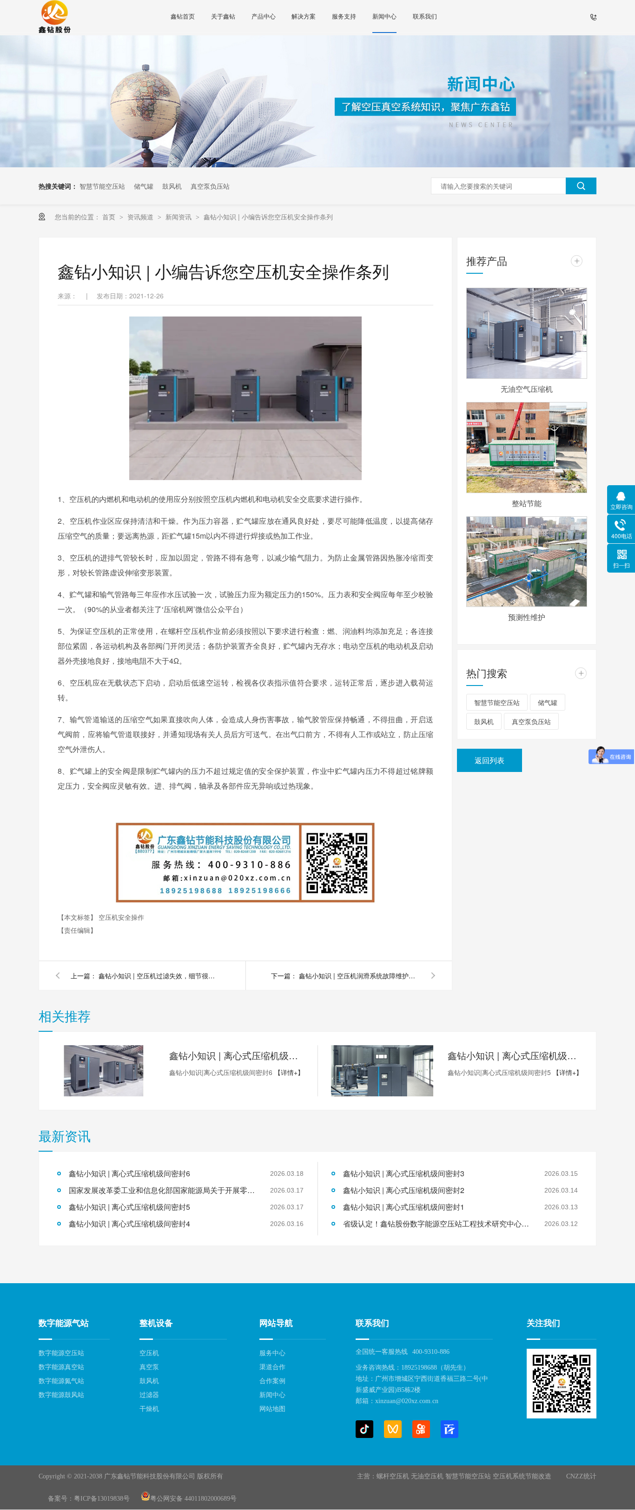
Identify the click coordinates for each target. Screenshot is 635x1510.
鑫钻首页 (183, 16)
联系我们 (425, 16)
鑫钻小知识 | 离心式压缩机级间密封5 (515, 1055)
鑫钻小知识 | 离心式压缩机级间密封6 (236, 1055)
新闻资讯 (179, 216)
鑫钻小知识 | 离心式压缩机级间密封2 (403, 1190)
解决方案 (303, 16)
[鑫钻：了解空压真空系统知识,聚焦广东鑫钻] (317, 164)
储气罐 (143, 186)
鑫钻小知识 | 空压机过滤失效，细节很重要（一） (159, 975)
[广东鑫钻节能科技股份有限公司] (55, 17)
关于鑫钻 (223, 16)
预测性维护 (526, 617)
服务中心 (272, 1353)
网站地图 (272, 1408)
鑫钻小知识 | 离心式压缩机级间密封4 (129, 1223)
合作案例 (272, 1381)
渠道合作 (272, 1367)
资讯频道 (141, 216)
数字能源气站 (64, 1323)
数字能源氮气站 (61, 1381)
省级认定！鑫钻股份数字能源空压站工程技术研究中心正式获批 (436, 1223)
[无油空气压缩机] (527, 333)
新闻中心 (384, 16)
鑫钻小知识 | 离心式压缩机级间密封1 (403, 1206)
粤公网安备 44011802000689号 (193, 1498)
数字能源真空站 (61, 1367)
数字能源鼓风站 (61, 1394)
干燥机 (149, 1408)
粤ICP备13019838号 (102, 1498)
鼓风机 (172, 186)
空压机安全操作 (121, 917)
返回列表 (489, 760)
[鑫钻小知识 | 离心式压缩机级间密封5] (382, 1070)
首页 (109, 216)
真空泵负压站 (210, 186)
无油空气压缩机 (527, 388)
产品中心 (263, 16)
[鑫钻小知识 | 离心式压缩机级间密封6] (104, 1070)
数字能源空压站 (61, 1353)
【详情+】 (289, 1072)
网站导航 (276, 1323)
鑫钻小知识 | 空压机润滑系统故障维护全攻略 (359, 975)
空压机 (149, 1353)
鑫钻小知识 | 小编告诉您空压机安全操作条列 (268, 216)
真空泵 (149, 1367)
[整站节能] (527, 447)
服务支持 (344, 16)
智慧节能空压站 (102, 186)
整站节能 (527, 503)
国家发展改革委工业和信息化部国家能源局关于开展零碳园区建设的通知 (162, 1190)
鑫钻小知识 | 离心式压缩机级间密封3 (403, 1173)
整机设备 (156, 1323)
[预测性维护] (527, 562)
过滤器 (149, 1394)
